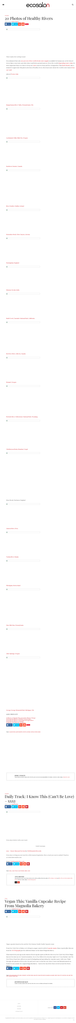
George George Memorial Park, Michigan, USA (20, 710)
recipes (64, 975)
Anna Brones (15, 804)
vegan (10, 976)
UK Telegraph (16, 950)
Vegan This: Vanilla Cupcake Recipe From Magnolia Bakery (35, 903)
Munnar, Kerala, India (12, 290)
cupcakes (19, 975)
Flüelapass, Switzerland (13, 585)
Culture (7, 15)
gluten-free (30, 975)
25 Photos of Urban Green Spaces (15, 722)
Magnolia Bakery (50, 975)
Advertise (19, 1006)
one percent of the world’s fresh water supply (34, 61)
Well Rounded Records (34, 851)
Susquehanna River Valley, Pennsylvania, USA (19, 105)
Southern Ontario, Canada (14, 166)
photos (25, 731)
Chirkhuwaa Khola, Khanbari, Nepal (17, 449)
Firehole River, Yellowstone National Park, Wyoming (22, 417)
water (34, 65)
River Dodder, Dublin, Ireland (15, 206)
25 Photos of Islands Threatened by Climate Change (21, 718)
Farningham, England (12, 263)
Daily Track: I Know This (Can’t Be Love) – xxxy (39, 798)
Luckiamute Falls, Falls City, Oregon (17, 138)
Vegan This (15, 976)
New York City (58, 975)
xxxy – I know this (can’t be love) (15, 851)
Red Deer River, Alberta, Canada (16, 354)
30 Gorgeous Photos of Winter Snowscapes (18, 719)
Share (9, 24)
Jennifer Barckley (16, 909)
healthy (36, 975)
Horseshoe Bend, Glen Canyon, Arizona (18, 234)
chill (10, 870)
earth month (19, 731)
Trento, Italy (14, 74)
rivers (28, 731)
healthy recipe (42, 975)
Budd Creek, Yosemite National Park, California (20, 318)
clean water (12, 731)
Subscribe (19, 1008)
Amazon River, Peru (12, 528)
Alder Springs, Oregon (13, 653)
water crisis (37, 731)
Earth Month (66, 65)
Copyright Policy (19, 1011)
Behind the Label (66, 777)
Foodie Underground (32, 879)
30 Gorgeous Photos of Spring (14, 721)
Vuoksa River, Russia (12, 557)
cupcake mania (52, 948)
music (26, 870)
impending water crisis (66, 63)
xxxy (29, 870)
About (19, 1003)
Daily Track (15, 870)
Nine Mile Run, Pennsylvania (14, 625)
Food (6, 898)
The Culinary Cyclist (53, 878)
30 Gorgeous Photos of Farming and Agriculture (20, 720)
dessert (24, 975)
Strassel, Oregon (11, 382)
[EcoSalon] (38, 4)
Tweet (15, 24)
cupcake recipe (13, 975)
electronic (21, 870)
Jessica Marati (15, 21)
